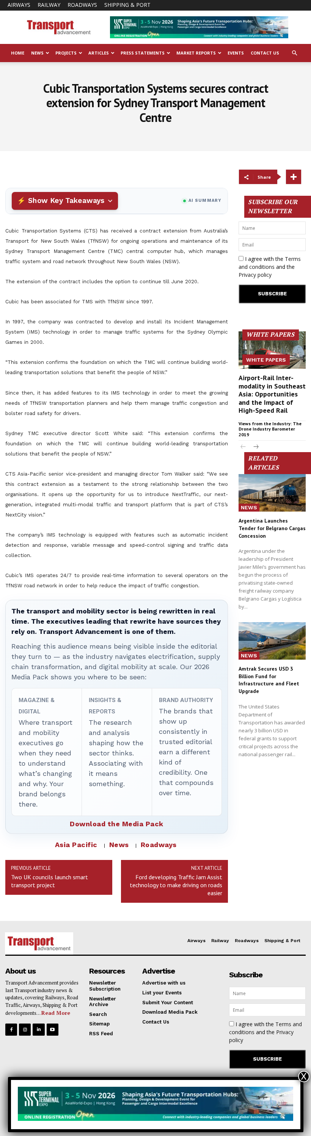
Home (17, 53)
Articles (98, 53)
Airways (19, 4)
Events (236, 53)
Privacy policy (255, 274)
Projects (66, 53)
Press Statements (143, 53)
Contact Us (265, 53)
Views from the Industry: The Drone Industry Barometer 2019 (270, 429)
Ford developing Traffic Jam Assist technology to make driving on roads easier (176, 885)
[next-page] (255, 447)
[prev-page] (243, 447)
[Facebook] (11, 1029)
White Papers (266, 360)
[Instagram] (25, 1029)
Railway (49, 4)
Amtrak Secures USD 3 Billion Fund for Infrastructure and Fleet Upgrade (269, 679)
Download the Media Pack (116, 824)
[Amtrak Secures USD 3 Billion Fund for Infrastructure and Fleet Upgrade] (272, 641)
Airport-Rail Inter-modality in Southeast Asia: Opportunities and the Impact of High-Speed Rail (272, 394)
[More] (294, 176)
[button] (294, 53)
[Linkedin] (38, 1029)
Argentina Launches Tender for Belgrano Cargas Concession (272, 528)
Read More (55, 1012)
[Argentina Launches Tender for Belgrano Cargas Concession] (272, 493)
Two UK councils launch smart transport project (49, 881)
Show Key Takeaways (66, 200)
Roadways (82, 4)
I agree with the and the (270, 266)
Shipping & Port (127, 4)
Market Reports (196, 53)
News (37, 53)
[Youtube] (52, 1029)
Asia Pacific (76, 845)
